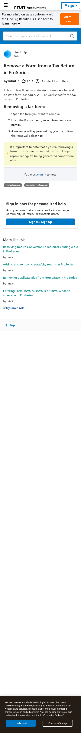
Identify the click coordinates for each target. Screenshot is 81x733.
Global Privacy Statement (18, 705)
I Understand (21, 723)
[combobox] (40, 36)
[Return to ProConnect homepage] (29, 5)
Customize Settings (57, 723)
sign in (41, 174)
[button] (6, 5)
